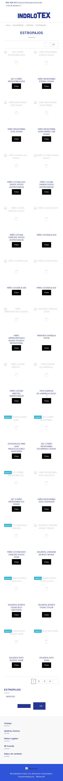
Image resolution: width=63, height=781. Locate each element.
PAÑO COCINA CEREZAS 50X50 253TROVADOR (16, 237)
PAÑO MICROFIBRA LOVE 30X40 (16, 130)
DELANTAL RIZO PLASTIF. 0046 (16, 658)
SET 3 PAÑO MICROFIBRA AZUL (16, 80)
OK (40, 706)
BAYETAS (10, 696)
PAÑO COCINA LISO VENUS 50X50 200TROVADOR (16, 184)
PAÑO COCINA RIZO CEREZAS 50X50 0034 (16, 554)
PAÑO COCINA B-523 (46, 288)
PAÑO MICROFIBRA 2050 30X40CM (46, 500)
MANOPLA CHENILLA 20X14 (46, 336)
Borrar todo (25, 706)
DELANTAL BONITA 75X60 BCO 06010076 (16, 607)
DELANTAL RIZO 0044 (46, 658)
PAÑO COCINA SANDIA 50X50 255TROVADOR (46, 184)
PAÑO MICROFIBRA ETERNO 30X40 (46, 80)
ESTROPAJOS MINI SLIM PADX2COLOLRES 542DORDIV (16, 447)
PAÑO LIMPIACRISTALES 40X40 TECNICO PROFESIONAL (16, 339)
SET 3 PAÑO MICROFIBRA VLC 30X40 (16, 502)
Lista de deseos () (13, 6)
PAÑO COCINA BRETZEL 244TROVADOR (16, 393)
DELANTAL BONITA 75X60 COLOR (46, 606)
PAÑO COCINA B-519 (16, 288)
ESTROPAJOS (12, 689)
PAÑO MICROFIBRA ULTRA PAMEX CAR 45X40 (46, 131)
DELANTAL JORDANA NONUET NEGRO (46, 553)
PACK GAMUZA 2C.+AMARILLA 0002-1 (46, 393)
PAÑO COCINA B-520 (46, 235)
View (16, 86)
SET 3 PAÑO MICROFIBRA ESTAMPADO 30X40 (46, 446)
